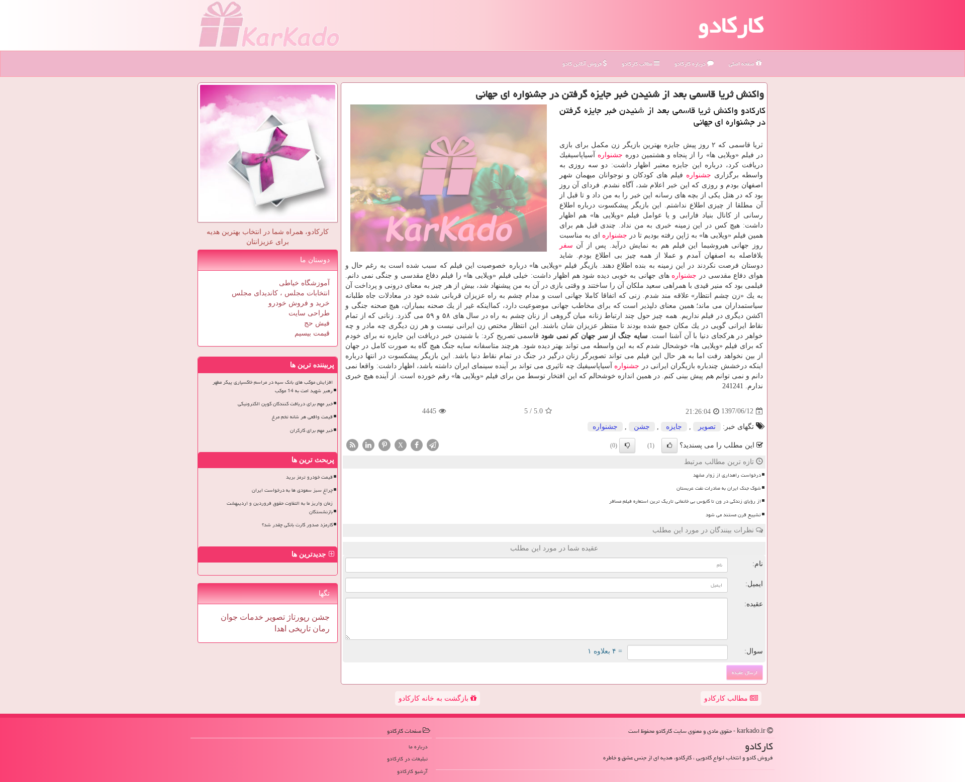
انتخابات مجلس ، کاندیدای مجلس (281, 293)
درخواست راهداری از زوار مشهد (727, 475)
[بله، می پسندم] (669, 445)
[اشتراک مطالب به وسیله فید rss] (352, 444)
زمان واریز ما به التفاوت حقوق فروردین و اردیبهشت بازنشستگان (280, 507)
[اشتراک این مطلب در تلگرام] (433, 444)
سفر (566, 245)
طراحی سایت (309, 313)
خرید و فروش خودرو (299, 303)
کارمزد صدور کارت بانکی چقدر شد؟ (297, 525)
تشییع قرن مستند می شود (733, 515)
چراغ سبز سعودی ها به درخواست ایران (292, 490)
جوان (229, 617)
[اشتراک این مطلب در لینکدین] (368, 444)
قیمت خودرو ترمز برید (309, 477)
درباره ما (418, 746)
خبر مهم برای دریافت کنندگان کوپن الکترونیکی (285, 404)
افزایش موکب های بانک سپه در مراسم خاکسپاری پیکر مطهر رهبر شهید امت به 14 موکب (273, 386)
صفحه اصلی (742, 63)
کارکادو (731, 25)
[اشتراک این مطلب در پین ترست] (384, 444)
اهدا (280, 628)
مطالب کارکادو (727, 698)
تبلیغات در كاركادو (407, 758)
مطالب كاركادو (638, 63)
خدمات (250, 617)
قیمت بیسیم (312, 333)
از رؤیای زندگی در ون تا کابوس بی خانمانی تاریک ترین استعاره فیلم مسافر (685, 501)
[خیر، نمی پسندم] (627, 445)
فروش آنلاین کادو (582, 63)
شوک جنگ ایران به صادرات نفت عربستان (719, 488)
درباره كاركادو (690, 63)
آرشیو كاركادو (412, 771)
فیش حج (317, 323)
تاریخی (298, 628)
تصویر (707, 426)
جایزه (674, 426)
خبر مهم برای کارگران (311, 430)
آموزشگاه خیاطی (304, 283)
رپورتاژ (297, 617)
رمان (320, 628)
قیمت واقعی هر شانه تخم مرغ (302, 417)
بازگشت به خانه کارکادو (434, 698)
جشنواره (610, 155)
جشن (642, 426)
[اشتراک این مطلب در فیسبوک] (417, 444)
